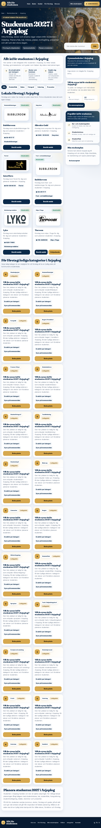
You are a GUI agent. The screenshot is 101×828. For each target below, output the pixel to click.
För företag (48, 4)
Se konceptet (74, 161)
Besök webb (16, 147)
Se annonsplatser (76, 105)
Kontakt (77, 822)
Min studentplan (76, 4)
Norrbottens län (12, 13)
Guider (40, 4)
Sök (94, 46)
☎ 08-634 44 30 (10, 185)
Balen (34, 4)
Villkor (62, 822)
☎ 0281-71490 (9, 242)
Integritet (70, 822)
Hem (28, 4)
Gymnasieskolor (29, 48)
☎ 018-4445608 (41, 240)
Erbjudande (55, 252)
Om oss (57, 4)
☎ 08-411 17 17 (9, 137)
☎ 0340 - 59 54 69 (42, 135)
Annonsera (92, 4)
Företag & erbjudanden (11, 48)
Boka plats (16, 311)
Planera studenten (45, 48)
